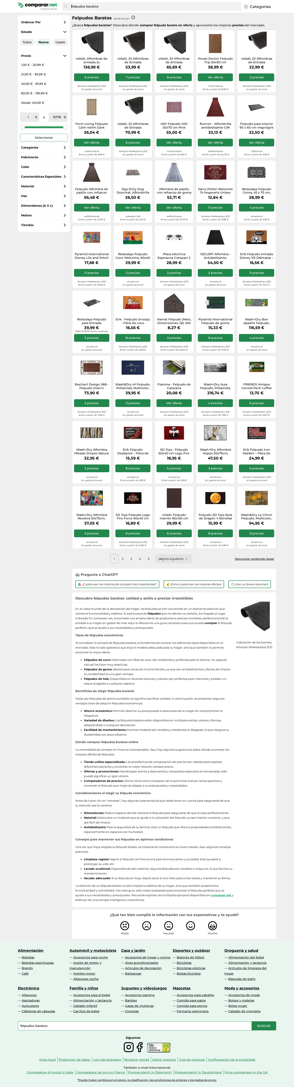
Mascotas (181, 988)
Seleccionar (44, 138)
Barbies (131, 1000)
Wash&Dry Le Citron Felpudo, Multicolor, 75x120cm (256, 516)
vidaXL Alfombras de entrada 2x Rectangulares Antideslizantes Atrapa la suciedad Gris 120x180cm (91, 60)
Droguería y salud (241, 950)
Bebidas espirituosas (38, 963)
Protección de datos (74, 1060)
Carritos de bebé (86, 1011)
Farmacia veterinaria (193, 1011)
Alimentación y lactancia (247, 963)
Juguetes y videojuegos (144, 988)
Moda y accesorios (241, 988)
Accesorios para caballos (195, 995)
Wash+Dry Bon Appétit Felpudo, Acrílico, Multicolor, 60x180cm (256, 321)
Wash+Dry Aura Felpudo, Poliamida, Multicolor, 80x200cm (215, 386)
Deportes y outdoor (191, 950)
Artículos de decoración (143, 968)
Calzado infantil (85, 1006)
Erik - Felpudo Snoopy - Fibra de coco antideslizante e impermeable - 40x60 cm (133, 321)
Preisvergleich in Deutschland (198, 1072)
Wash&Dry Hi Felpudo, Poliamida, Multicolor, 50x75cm (132, 386)
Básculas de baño (241, 979)
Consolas (132, 1011)
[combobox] (155, 6)
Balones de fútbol (190, 957)
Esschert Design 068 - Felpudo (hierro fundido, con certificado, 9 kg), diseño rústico (92, 386)
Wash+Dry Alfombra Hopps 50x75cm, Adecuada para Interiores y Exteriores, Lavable (215, 451)
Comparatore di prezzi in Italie (50, 1072)
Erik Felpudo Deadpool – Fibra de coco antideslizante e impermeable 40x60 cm (132, 451)
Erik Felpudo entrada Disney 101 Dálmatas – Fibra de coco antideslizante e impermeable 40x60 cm (256, 256)
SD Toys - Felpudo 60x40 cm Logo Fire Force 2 (174, 451)
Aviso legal (47, 1060)
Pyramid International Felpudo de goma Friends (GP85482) (215, 321)
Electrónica (28, 988)
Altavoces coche (86, 979)
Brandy (27, 968)
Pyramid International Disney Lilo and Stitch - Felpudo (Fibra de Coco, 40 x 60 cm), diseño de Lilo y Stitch (91, 256)
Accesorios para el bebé (91, 995)
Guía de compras (192, 1060)
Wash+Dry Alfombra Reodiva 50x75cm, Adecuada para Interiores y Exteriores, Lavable (91, 516)
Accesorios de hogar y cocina (147, 957)
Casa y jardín (133, 950)
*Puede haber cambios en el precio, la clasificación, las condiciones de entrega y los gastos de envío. (147, 1080)
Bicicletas (184, 963)
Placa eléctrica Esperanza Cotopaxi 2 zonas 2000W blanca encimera (174, 256)
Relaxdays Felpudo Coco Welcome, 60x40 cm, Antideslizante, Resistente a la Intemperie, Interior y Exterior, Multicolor (133, 256)
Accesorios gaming (140, 995)
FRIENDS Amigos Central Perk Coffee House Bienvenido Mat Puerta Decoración (256, 386)
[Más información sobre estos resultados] (133, 17)
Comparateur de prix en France (100, 1072)
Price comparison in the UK (246, 1072)
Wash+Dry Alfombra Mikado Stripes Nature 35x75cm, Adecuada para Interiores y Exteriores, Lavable (91, 451)
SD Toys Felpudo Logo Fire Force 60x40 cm (133, 516)
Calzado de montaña (244, 1011)
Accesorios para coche (90, 957)
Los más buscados (107, 1060)
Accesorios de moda (244, 995)
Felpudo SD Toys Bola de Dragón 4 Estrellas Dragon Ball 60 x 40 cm (215, 516)
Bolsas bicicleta (189, 973)
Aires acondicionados (141, 963)
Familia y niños (84, 988)
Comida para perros (192, 1006)
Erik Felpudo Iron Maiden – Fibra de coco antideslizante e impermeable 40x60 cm (256, 451)
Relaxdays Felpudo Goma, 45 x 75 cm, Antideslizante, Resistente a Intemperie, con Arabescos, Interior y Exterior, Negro (256, 191)
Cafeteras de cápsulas (38, 1011)
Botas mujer (237, 1006)
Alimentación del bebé (246, 957)
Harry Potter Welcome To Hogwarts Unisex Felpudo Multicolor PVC (215, 191)
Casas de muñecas (139, 1006)
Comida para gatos (191, 1000)
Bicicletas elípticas (191, 968)
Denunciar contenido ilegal (254, 559)
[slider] (22, 127)
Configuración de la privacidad (231, 1060)
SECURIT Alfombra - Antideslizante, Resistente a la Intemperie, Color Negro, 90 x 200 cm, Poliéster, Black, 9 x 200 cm (215, 256)
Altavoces (29, 995)
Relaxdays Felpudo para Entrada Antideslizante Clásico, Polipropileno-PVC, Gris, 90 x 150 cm (91, 321)
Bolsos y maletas (241, 1000)
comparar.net (221, 895)
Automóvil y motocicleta (93, 950)
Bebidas (28, 957)
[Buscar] (65, 6)
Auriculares (30, 1006)
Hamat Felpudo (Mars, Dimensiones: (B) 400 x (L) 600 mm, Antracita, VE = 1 (174, 321)
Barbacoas (133, 973)
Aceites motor (84, 973)
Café (25, 973)
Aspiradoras (31, 1000)
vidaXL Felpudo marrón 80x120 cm (174, 516)
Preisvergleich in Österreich (150, 1072)
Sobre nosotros (164, 1060)
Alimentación (30, 950)
